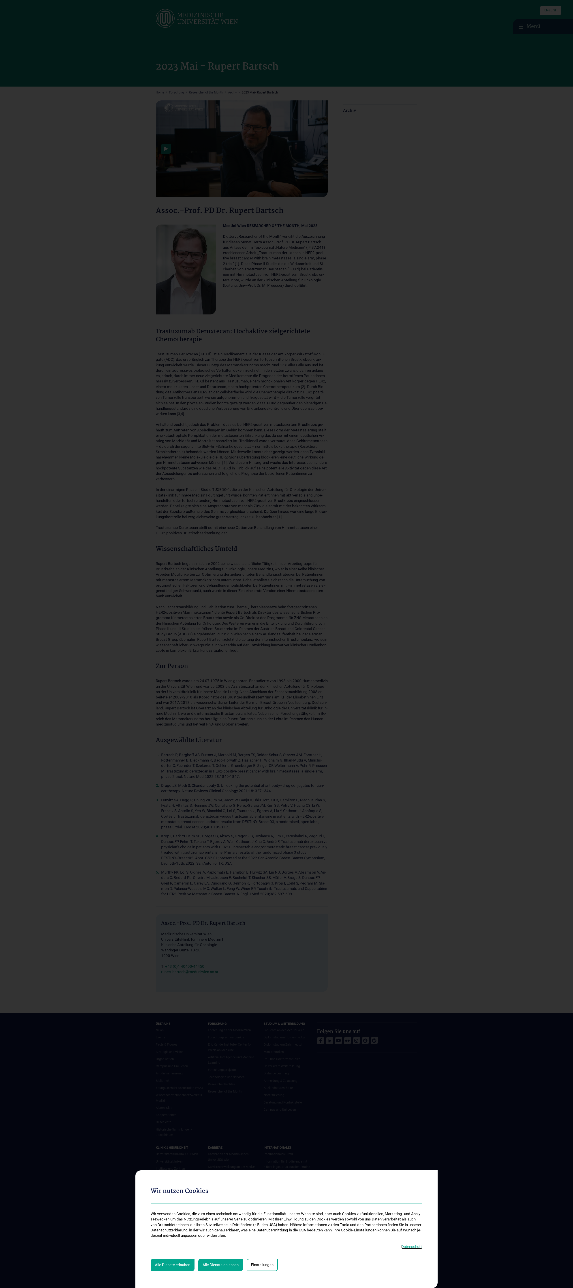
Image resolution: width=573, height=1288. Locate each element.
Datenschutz (411, 1246)
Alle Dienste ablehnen (221, 1265)
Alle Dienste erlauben (172, 1265)
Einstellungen (262, 1265)
